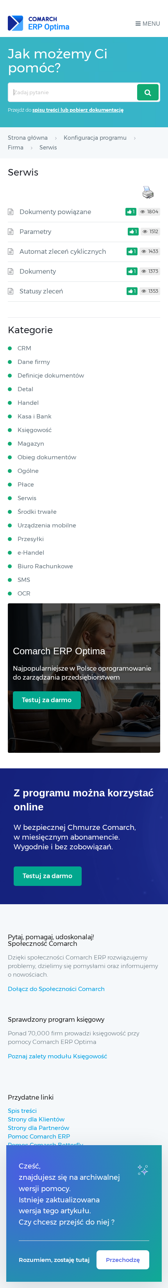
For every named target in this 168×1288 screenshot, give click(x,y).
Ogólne (28, 470)
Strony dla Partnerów (38, 1128)
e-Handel (31, 552)
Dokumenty (38, 271)
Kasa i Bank (35, 416)
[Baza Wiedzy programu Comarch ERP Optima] (38, 23)
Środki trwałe (37, 511)
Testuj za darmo (46, 700)
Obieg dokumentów (47, 457)
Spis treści (22, 1110)
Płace (26, 484)
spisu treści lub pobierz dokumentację (77, 110)
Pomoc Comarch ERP (39, 1136)
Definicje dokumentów (51, 375)
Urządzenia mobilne (47, 525)
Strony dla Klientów (36, 1119)
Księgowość (35, 430)
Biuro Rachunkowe (45, 566)
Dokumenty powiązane (55, 212)
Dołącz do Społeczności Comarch (56, 989)
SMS (24, 579)
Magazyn (31, 443)
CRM (24, 348)
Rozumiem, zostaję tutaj (54, 1259)
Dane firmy (34, 361)
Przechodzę (123, 1259)
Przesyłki (31, 539)
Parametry (35, 231)
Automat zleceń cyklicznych (63, 251)
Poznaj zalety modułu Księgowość (57, 1056)
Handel (28, 402)
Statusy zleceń (41, 291)
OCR (24, 593)
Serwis (27, 498)
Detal (25, 389)
